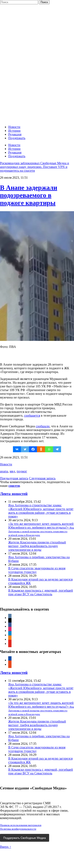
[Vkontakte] (17, 449)
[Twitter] (25, 449)
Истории (14, 130)
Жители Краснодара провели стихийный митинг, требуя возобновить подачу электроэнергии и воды (37, 546)
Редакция (14, 134)
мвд (12, 471)
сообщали (43, 426)
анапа (4, 471)
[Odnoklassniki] (41, 449)
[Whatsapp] (49, 449)
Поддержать (16, 138)
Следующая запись (42, 478)
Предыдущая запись (14, 478)
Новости (14, 127)
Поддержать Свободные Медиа (24, 837)
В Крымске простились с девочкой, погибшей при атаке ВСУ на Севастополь (40, 592)
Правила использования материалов (20, 825)
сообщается (32, 415)
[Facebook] (33, 449)
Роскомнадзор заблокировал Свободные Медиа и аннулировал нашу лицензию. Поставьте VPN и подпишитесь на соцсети (34, 166)
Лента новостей (14, 494)
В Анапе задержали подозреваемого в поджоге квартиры (28, 195)
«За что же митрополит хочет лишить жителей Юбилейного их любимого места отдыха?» (41, 529)
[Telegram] (57, 449)
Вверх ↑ (5, 847)
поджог (22, 471)
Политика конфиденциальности (18, 828)
